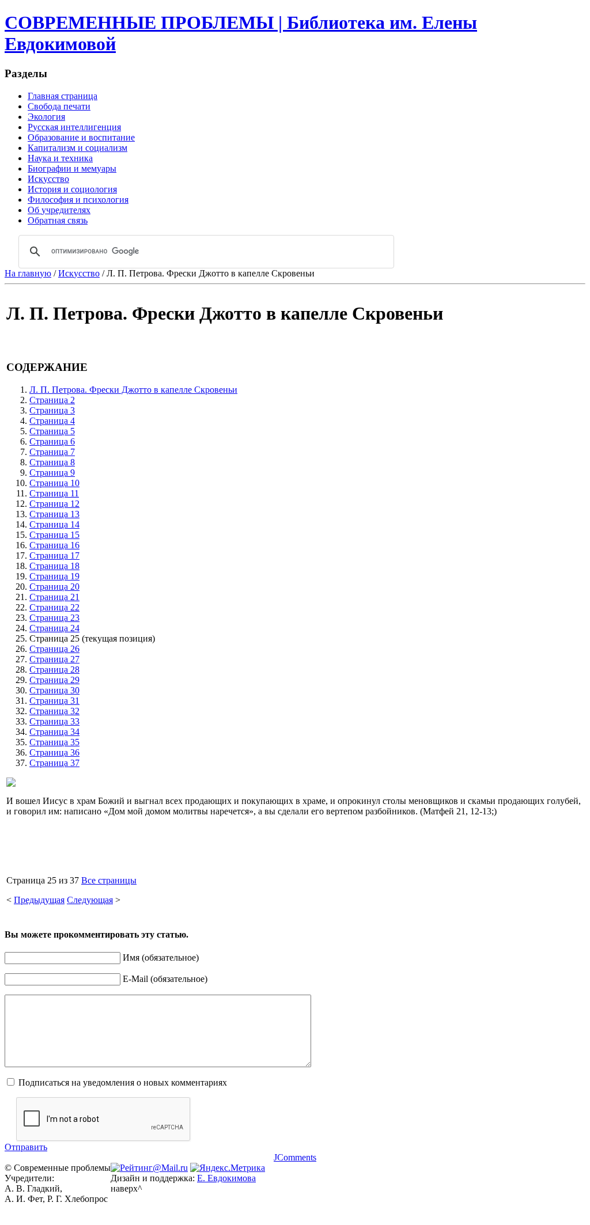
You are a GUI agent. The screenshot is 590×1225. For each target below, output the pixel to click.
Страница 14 (54, 524)
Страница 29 (54, 680)
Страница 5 (52, 431)
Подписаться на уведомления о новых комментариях (122, 1082)
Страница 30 (54, 690)
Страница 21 (54, 597)
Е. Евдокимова (226, 1178)
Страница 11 (54, 493)
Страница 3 (52, 410)
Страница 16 (54, 545)
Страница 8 (52, 462)
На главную (28, 273)
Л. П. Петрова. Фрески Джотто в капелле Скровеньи (133, 390)
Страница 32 (54, 711)
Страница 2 (52, 400)
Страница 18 (54, 566)
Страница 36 (54, 752)
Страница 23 (54, 618)
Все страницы (109, 880)
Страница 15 (54, 535)
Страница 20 (54, 586)
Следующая (90, 900)
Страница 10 (54, 483)
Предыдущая (39, 900)
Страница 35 (54, 742)
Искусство (79, 273)
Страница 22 (54, 607)
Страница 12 (54, 504)
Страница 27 (54, 659)
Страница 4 (52, 421)
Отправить (26, 1147)
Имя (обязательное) (161, 957)
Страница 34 (54, 732)
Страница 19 (54, 576)
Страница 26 (54, 649)
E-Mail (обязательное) (165, 979)
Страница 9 (52, 472)
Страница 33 (54, 721)
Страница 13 (54, 514)
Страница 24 (54, 628)
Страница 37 (54, 763)
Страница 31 (54, 701)
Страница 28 (54, 669)
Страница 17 (54, 555)
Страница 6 (52, 441)
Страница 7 (52, 452)
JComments (295, 1157)
